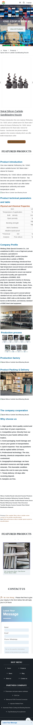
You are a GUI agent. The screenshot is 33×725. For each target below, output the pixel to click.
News (10, 673)
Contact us (24, 678)
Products (13, 50)
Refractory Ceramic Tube (13, 502)
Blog (23, 673)
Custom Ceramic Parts (18, 505)
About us (8, 678)
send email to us (17, 141)
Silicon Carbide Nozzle (7, 496)
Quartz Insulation (5, 498)
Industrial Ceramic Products (23, 496)
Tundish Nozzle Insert (21, 500)
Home (5, 50)
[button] (20, 3)
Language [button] (29, 2)
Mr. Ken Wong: (9, 597)
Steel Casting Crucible (7, 500)
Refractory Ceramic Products (21, 498)
